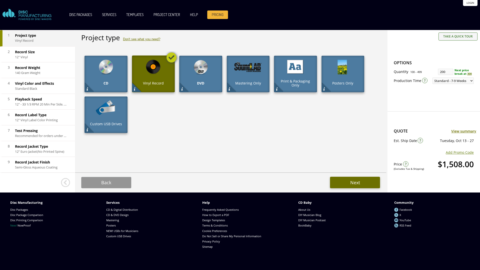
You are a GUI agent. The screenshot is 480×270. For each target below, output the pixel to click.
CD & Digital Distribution (122, 210)
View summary (463, 131)
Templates (135, 14)
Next (355, 183)
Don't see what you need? (141, 39)
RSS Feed (405, 225)
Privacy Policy (211, 241)
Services (109, 14)
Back (106, 183)
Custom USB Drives (118, 236)
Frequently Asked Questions (220, 210)
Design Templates (213, 220)
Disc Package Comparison (26, 215)
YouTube (405, 220)
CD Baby (305, 202)
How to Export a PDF (215, 215)
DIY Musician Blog (309, 215)
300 (469, 74)
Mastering (112, 220)
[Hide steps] (65, 182)
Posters (111, 225)
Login (470, 2)
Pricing (218, 14)
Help (194, 14)
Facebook (406, 210)
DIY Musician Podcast (312, 220)
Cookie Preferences (214, 231)
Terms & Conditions (215, 225)
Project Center (167, 14)
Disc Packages (80, 14)
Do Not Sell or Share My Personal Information (231, 236)
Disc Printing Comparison (26, 220)
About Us (304, 210)
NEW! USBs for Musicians (122, 231)
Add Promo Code (460, 152)
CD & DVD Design (117, 215)
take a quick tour (458, 36)
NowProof (20, 225)
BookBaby (305, 225)
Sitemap (207, 246)
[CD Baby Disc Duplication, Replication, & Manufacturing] (27, 15)
